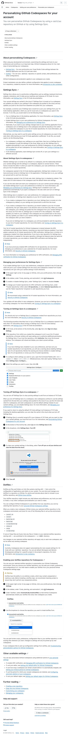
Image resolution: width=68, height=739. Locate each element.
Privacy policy (6, 711)
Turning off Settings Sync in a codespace (19, 392)
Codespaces (14, 7)
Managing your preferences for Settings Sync (31, 122)
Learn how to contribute (40, 715)
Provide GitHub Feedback (12, 722)
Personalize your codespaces (46, 7)
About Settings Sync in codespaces (17, 158)
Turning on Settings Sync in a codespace (19, 131)
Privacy (22, 733)
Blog (46, 733)
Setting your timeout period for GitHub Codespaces (22, 669)
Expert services (39, 733)
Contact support (9, 725)
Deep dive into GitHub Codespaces (17, 688)
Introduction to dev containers (52, 84)
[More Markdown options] (18, 31)
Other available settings (14, 653)
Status (27, 733)
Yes (8, 708)
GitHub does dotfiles (24, 495)
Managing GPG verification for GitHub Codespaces (42, 663)
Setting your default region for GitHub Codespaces (42, 676)
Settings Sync (10, 69)
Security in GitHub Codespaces (25, 251)
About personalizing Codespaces (19, 58)
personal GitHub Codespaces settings (36, 506)
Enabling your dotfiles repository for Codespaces (23, 560)
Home (7, 7)
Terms (17, 733)
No (14, 708)
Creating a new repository (14, 686)
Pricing (32, 733)
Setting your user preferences (28, 7)
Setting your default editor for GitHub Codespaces (36, 665)
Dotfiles (8, 73)
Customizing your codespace (15, 691)
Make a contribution (43, 712)
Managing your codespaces (14, 693)
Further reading (10, 682)
